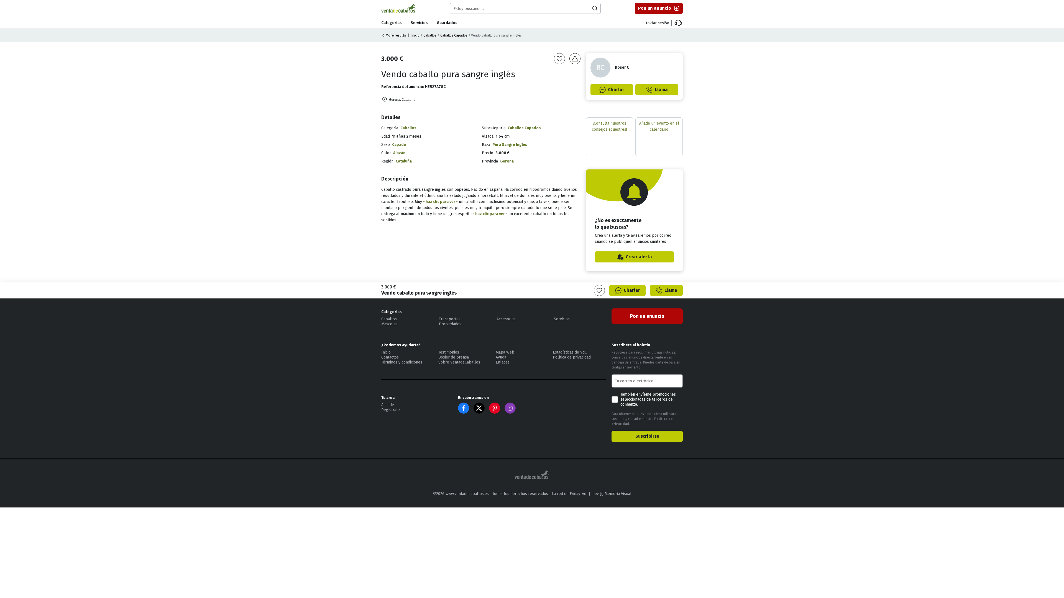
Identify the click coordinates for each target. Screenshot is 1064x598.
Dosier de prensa (453, 357)
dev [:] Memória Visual (611, 493)
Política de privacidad (572, 357)
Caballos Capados (453, 35)
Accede (387, 405)
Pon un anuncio (654, 8)
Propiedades (450, 324)
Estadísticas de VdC (570, 352)
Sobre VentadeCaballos (459, 362)
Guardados (447, 22)
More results (396, 35)
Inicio (415, 35)
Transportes (450, 319)
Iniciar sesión (657, 23)
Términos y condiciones (401, 362)
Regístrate (390, 410)
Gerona (507, 161)
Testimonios (448, 352)
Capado (399, 144)
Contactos (390, 357)
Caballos (429, 35)
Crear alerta (639, 256)
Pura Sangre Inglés (509, 144)
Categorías (391, 22)
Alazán (399, 153)
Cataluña (404, 161)
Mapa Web (505, 352)
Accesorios (506, 319)
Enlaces (503, 362)
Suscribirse (647, 436)
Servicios (419, 22)
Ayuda (501, 357)
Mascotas (389, 324)
